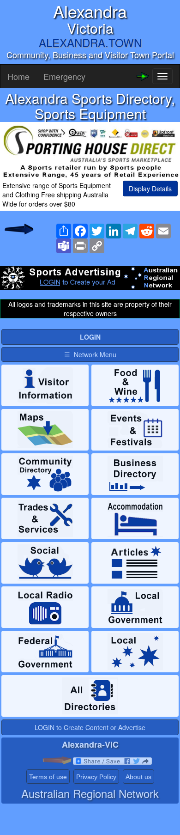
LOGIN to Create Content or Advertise (90, 727)
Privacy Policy (96, 776)
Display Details (150, 188)
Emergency (64, 76)
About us (138, 776)
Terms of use (48, 776)
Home (18, 76)
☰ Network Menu (90, 354)
